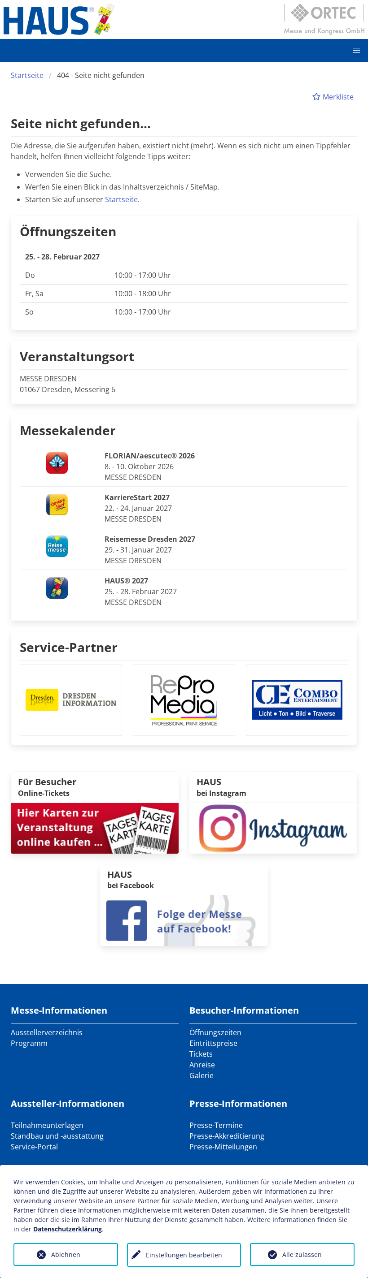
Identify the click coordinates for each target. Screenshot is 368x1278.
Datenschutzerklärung (67, 1229)
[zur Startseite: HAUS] (59, 19)
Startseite (27, 75)
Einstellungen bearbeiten (184, 1255)
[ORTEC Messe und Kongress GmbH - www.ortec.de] (324, 19)
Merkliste (337, 97)
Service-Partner (69, 647)
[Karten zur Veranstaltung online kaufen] (95, 827)
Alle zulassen (302, 1254)
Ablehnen (65, 1254)
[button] (356, 50)
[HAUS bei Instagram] (273, 827)
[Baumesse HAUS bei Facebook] (184, 920)
